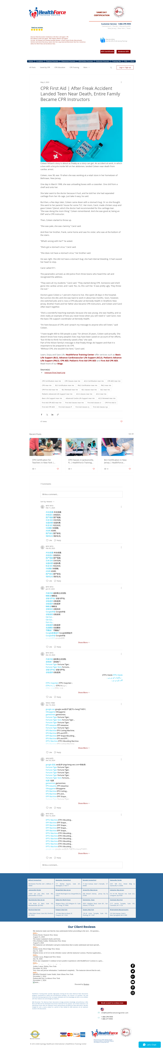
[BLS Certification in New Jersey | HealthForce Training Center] (117, 447)
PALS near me (106, 385)
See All (131, 434)
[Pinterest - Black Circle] (133, 987)
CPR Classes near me (72, 381)
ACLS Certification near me (94, 381)
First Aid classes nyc (100, 407)
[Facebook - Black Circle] (133, 966)
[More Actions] (121, 507)
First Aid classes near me (74, 403)
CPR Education (59, 67)
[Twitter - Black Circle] (133, 971)
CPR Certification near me (51, 381)
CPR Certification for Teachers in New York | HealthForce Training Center (45, 461)
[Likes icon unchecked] (47, 540)
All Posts (32, 67)
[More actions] (121, 82)
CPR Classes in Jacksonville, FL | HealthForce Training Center (81, 461)
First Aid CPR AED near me (51, 403)
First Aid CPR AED (48, 407)
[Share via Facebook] (41, 415)
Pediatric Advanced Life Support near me (57, 394)
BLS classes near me (89, 390)
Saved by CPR (45, 67)
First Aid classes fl (65, 407)
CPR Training (74, 67)
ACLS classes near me (84, 394)
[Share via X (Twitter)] (47, 415)
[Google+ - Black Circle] (133, 976)
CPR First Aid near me (50, 390)
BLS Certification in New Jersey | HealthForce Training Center (115, 461)
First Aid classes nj (82, 407)
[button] (40, 61)
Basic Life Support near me (52, 398)
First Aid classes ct (94, 403)
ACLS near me (101, 394)
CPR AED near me (113, 381)
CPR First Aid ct (110, 403)
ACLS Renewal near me (106, 398)
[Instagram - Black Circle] (133, 993)
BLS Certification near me (64, 385)
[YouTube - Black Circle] (133, 982)
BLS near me (105, 390)
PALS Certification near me (87, 385)
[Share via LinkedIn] (52, 415)
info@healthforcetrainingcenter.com (114, 1013)
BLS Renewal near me (70, 390)
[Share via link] (58, 415)
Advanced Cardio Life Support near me (80, 398)
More (85, 67)
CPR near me (46, 385)
